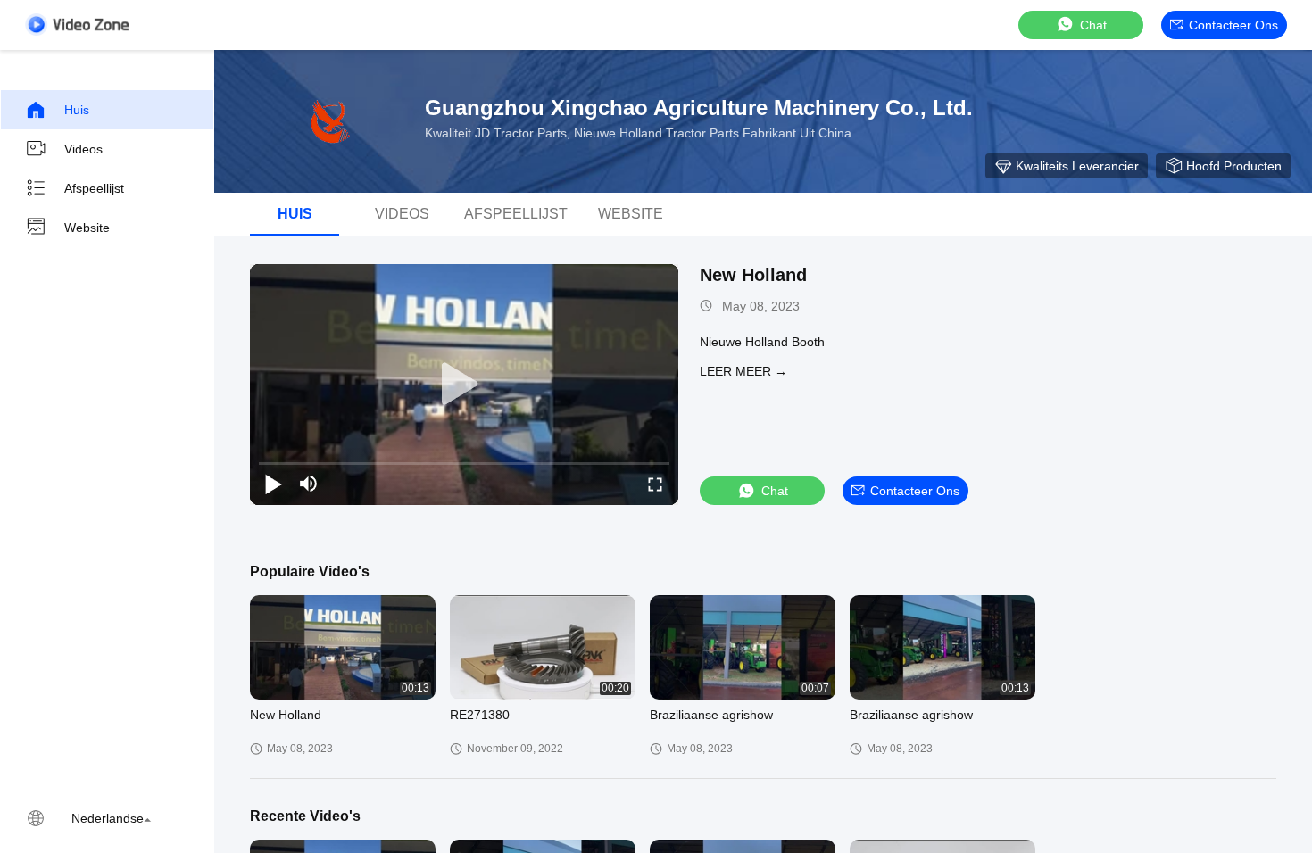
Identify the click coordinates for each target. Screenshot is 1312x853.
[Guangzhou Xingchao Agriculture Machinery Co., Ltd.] (330, 121)
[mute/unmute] (309, 483)
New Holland (753, 275)
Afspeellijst (94, 188)
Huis (76, 110)
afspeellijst (516, 213)
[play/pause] (273, 483)
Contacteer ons (1233, 25)
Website (87, 227)
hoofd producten (1234, 166)
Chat (1093, 25)
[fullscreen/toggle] (655, 483)
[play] (464, 384)
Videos (83, 149)
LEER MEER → (743, 371)
